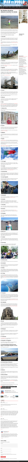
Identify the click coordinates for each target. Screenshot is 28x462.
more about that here (12, 197)
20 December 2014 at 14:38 (5, 419)
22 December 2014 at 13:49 (5, 432)
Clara (3, 408)
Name (1, 448)
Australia (3, 386)
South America (8, 14)
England (10, 386)
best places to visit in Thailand (7, 65)
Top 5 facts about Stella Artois (22, 59)
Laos (15, 386)
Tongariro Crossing (12, 380)
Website (1, 452)
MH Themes (18, 461)
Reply (2, 406)
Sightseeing (6, 14)
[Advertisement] (23, 28)
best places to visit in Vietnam (14, 299)
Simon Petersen (8, 13)
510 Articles (13, 390)
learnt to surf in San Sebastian (4, 145)
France (13, 386)
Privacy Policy (2, 8)
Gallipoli (5, 276)
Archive (11, 13)
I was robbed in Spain (3, 140)
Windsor (10, 70)
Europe (14, 13)
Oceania (4, 14)
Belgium (7, 386)
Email (1, 450)
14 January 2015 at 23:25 (5, 409)
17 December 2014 (3, 13)
